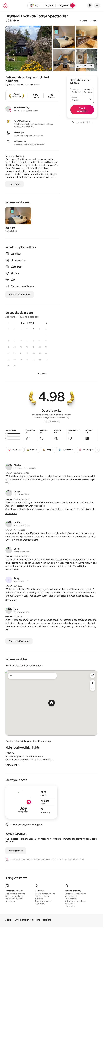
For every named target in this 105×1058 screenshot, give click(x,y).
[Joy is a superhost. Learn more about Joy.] (8, 109)
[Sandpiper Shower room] (86, 60)
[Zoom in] (92, 683)
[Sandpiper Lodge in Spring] (28, 48)
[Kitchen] (64, 60)
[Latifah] (8, 524)
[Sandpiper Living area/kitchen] (86, 37)
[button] (46, 335)
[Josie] (8, 550)
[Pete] (8, 610)
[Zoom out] (92, 688)
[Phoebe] (8, 493)
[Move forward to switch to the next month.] (46, 323)
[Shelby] (8, 467)
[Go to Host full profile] (31, 802)
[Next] (97, 450)
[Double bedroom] (64, 37)
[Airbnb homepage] (5, 5)
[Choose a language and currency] (90, 5)
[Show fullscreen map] (92, 675)
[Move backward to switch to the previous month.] (8, 323)
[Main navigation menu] (97, 5)
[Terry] (8, 580)
